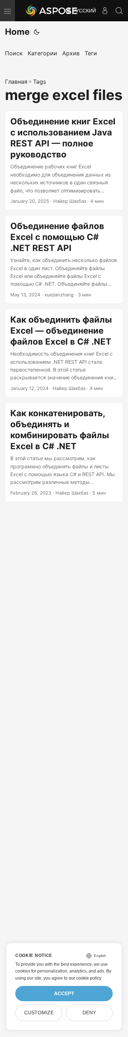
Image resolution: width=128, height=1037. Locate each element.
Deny (89, 1012)
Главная (16, 81)
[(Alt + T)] (36, 32)
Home (17, 32)
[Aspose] (52, 10)
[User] (105, 10)
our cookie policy (85, 978)
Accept (64, 993)
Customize (39, 1012)
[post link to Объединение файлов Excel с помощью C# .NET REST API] (64, 259)
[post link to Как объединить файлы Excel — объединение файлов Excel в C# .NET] (64, 353)
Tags (39, 81)
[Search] (119, 10)
